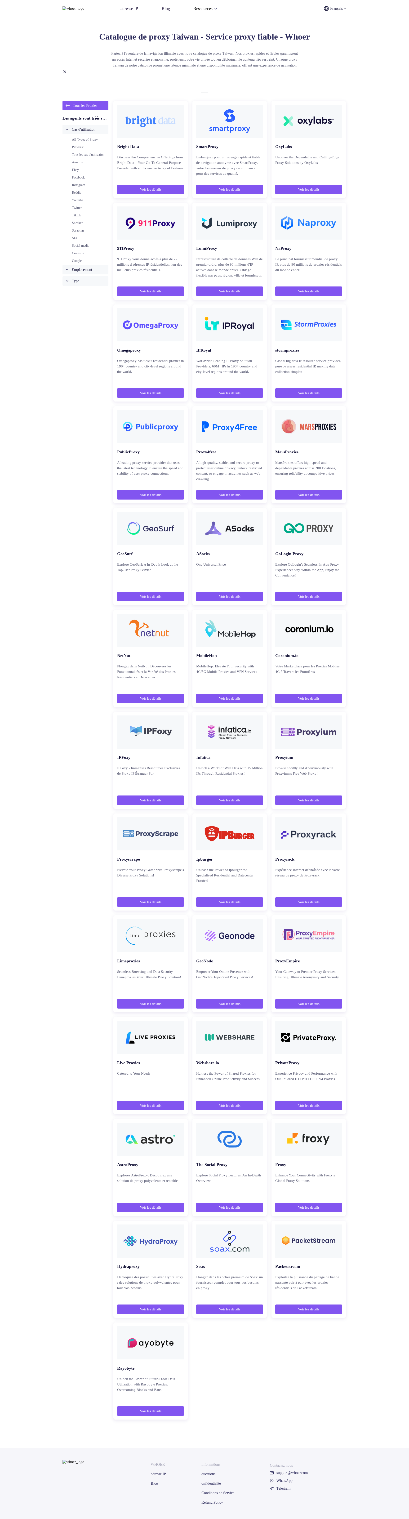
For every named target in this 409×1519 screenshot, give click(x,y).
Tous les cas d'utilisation (88, 154)
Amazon (77, 162)
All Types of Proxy (85, 139)
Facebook (78, 177)
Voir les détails (150, 189)
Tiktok (76, 215)
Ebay (75, 170)
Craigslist (78, 253)
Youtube (77, 200)
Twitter (77, 208)
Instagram (78, 185)
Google (77, 261)
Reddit (76, 192)
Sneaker (77, 223)
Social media (80, 245)
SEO (75, 238)
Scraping (78, 230)
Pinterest (78, 147)
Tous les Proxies (85, 105)
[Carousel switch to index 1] (204, 92)
